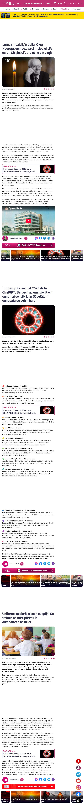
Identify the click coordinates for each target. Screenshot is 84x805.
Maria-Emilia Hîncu (16, 238)
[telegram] (51, 89)
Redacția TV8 (14, 564)
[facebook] (46, 89)
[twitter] (48, 89)
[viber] (54, 89)
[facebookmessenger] (44, 89)
